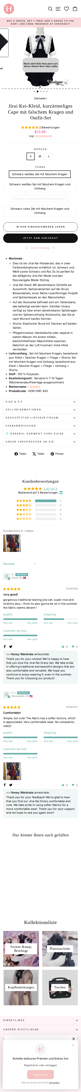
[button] (30, 127)
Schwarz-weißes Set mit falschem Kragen (39, 174)
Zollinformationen (23, 409)
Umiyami (34, 386)
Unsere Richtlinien (21, 1029)
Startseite (39, 98)
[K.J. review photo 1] (12, 771)
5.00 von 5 (50, 489)
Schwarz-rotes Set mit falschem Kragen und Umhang (40, 211)
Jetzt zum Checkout (40, 238)
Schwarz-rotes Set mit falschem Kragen (39, 198)
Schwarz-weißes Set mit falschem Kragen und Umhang (39, 186)
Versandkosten (43, 136)
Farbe (40, 167)
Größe (40, 149)
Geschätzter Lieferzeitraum (32, 417)
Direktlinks (14, 1020)
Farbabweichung (21, 425)
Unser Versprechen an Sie (30, 441)
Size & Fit (14, 401)
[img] (11, 589)
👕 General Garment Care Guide (35, 433)
